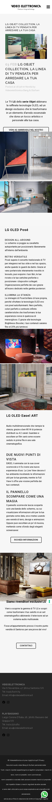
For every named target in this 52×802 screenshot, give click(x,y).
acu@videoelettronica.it (21, 728)
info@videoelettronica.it (21, 695)
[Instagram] (8, 703)
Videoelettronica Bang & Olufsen (22, 90)
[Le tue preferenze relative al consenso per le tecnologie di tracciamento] (49, 601)
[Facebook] (3, 703)
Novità (28, 86)
